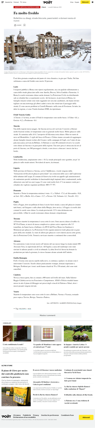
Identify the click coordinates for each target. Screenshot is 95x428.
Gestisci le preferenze (50, 415)
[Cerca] (21, 2)
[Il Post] (47, 2)
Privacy (36, 415)
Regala (77, 2)
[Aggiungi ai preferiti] (24, 25)
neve (29, 309)
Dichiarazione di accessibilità (24, 417)
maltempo (22, 309)
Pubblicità (27, 415)
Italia (43, 7)
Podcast (16, 2)
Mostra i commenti (47, 315)
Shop (71, 2)
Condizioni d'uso (67, 415)
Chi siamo (17, 415)
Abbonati (85, 2)
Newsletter (8, 2)
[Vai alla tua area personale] (93, 2)
